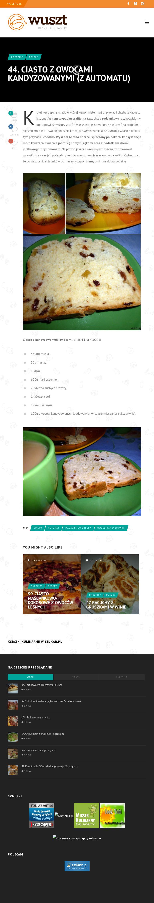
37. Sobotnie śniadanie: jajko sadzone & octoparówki (51, 701)
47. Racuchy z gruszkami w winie (106, 604)
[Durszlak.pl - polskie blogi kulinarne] (64, 815)
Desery (33, 57)
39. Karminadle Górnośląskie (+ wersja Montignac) (49, 766)
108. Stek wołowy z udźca (35, 717)
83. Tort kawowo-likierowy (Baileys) (41, 685)
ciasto (38, 528)
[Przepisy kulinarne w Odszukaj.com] (77, 838)
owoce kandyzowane (111, 528)
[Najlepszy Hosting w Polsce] (41, 815)
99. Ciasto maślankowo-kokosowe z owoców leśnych (50, 600)
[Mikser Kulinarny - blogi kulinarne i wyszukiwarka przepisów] (86, 815)
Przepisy (17, 57)
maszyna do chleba (78, 528)
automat (53, 528)
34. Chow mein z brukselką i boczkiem (42, 734)
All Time (122, 677)
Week (30, 677)
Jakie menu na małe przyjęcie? (38, 750)
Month (76, 677)
